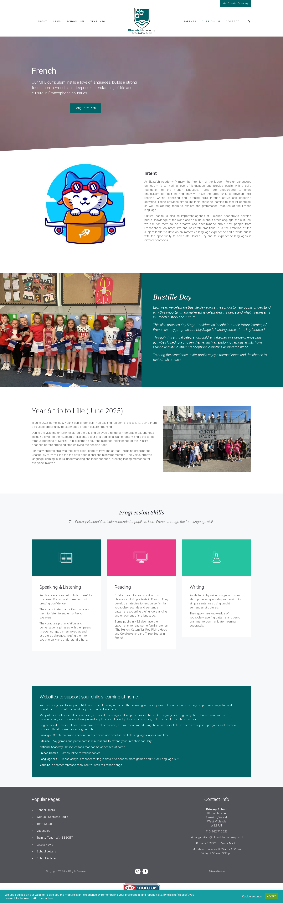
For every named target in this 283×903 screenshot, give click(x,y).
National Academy (51, 747)
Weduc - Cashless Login (52, 817)
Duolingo (45, 735)
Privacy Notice (217, 871)
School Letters (46, 851)
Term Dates (44, 824)
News (57, 21)
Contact (232, 21)
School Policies (47, 858)
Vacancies (43, 830)
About (42, 21)
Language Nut (48, 759)
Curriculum (211, 21)
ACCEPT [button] (271, 896)
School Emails (46, 810)
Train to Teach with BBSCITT (55, 837)
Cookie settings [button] (252, 896)
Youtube (45, 765)
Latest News (45, 844)
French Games (49, 753)
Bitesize (45, 741)
